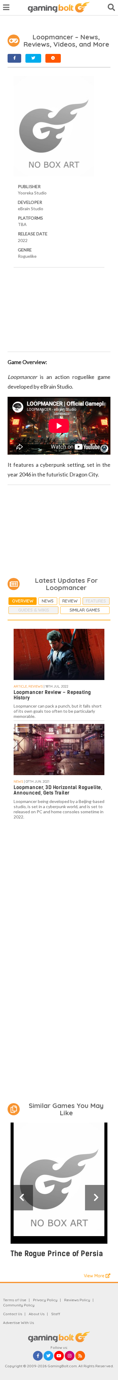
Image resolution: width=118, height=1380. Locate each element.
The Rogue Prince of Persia (57, 1253)
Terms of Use (14, 1300)
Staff (55, 1314)
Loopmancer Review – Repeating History (52, 695)
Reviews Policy (77, 1300)
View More (95, 1276)
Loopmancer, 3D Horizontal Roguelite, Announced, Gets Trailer (58, 790)
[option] (59, 1193)
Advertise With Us (18, 1322)
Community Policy (18, 1305)
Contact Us (12, 1314)
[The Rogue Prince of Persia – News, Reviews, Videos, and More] (59, 1183)
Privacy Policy (45, 1300)
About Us (36, 1314)
